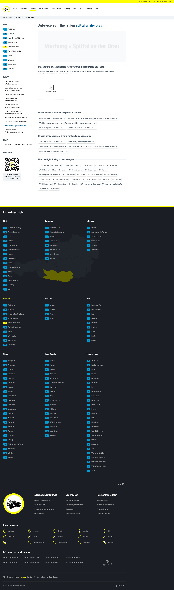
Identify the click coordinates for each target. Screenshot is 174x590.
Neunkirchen (93, 427)
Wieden (9, 457)
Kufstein (92, 323)
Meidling (9, 427)
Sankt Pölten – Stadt (96, 431)
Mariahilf (9, 422)
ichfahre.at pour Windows (11, 562)
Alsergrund (10, 361)
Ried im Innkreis (53, 400)
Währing (9, 453)
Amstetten (93, 361)
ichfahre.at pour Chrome (10, 558)
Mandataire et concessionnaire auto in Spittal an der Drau (14, 89)
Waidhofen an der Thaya (97, 462)
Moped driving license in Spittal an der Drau (52, 118)
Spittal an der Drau (20, 17)
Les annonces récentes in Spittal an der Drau (12, 82)
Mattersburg (52, 245)
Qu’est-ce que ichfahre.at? (42, 500)
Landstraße (10, 405)
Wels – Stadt (52, 431)
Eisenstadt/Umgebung (55, 232)
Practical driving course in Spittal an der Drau (81, 142)
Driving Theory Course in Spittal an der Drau (52, 142)
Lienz (91, 332)
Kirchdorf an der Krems (55, 383)
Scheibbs (92, 440)
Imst (91, 314)
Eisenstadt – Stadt (54, 228)
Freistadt (50, 369)
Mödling (92, 413)
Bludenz (50, 310)
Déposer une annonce (72, 500)
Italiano (43, 577)
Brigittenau (10, 365)
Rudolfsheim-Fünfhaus (14, 444)
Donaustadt (10, 374)
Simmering (10, 449)
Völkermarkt (10, 60)
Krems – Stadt (94, 405)
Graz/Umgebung (11, 245)
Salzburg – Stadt (95, 236)
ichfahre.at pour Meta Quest (74, 562)
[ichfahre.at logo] (6, 9)
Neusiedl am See (53, 250)
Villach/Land (10, 64)
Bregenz (51, 305)
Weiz (8, 289)
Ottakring (9, 435)
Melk (91, 418)
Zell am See (93, 250)
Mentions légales (102, 500)
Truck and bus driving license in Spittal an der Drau (80, 123)
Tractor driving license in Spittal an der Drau (52, 128)
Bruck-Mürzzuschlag (13, 228)
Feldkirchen (10, 29)
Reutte (92, 336)
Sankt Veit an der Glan (13, 51)
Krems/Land (93, 400)
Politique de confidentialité (105, 505)
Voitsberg (9, 285)
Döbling (9, 369)
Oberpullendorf (52, 254)
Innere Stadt (10, 396)
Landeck (92, 327)
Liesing (9, 413)
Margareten (10, 418)
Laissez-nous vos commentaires (44, 509)
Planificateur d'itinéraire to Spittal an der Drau (18, 145)
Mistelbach (93, 422)
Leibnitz (9, 254)
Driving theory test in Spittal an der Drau (105, 146)
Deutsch (55, 577)
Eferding (50, 365)
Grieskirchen (52, 378)
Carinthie (10, 17)
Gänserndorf (93, 378)
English (49, 577)
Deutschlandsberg (12, 232)
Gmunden (51, 374)
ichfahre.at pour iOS (51, 562)
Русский (10, 577)
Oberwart (50, 258)
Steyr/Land (51, 413)
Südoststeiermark (12, 280)
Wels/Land (51, 435)
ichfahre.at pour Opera (73, 558)
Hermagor (9, 34)
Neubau (9, 431)
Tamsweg (92, 245)
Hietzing (9, 391)
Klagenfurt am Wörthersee (14, 38)
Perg (49, 396)
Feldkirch (51, 318)
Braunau (50, 361)
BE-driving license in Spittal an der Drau (51, 123)
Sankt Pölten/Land (95, 435)
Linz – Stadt (52, 387)
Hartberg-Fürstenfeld (13, 250)
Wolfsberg (9, 69)
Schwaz (92, 340)
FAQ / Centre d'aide (40, 505)
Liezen (8, 263)
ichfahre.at (11, 586)
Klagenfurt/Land (11, 42)
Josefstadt (10, 400)
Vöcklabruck (51, 427)
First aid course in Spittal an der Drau (80, 146)
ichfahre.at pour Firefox (31, 558)
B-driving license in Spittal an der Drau (105, 118)
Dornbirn (50, 314)
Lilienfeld (92, 409)
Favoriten (9, 378)
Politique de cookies (103, 509)
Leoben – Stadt (11, 258)
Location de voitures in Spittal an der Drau (11, 99)
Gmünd (92, 374)
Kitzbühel (92, 318)
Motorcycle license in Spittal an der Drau (80, 118)
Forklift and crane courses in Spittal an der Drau (82, 128)
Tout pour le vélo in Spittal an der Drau (16, 122)
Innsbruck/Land (94, 310)
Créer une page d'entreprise (74, 505)
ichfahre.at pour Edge (51, 558)
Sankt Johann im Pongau (97, 232)
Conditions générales (103, 514)
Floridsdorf (10, 383)
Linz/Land (51, 391)
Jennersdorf (51, 241)
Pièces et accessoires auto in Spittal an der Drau (12, 106)
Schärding (51, 409)
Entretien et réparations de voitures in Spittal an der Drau (13, 112)
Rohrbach (51, 405)
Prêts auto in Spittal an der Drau (14, 94)
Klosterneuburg (94, 391)
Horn (91, 387)
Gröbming (9, 241)
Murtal (8, 272)
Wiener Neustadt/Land (96, 453)
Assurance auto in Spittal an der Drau (16, 118)
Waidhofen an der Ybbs (97, 466)
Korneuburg (93, 396)
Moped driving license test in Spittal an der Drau (53, 151)
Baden (91, 369)
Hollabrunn (93, 383)
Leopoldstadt (11, 409)
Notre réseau (70, 509)
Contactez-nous (39, 514)
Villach (8, 56)
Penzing (9, 440)
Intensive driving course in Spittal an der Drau (52, 146)
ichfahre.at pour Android (31, 562)
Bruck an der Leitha (95, 365)
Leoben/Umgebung (12, 267)
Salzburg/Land (94, 241)
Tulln (91, 449)
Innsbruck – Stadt (95, 305)
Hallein (92, 228)
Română (36, 577)
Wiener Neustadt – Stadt (97, 457)
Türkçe (17, 577)
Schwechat (93, 444)
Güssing (50, 236)
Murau (8, 276)
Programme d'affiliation (73, 514)
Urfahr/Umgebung (53, 422)
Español (29, 577)
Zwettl (91, 471)
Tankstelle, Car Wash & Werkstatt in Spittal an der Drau (14, 131)
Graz (8, 236)
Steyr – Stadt (52, 418)
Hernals (9, 387)
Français (23, 577)
